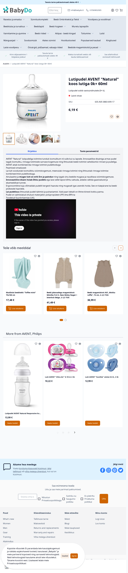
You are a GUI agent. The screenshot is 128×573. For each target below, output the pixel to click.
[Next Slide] (120, 248)
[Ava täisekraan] (32, 102)
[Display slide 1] (57, 432)
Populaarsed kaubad (91, 40)
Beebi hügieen (56, 26)
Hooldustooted (68, 40)
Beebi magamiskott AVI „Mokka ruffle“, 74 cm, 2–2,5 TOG (101, 293)
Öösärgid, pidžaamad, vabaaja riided (45, 47)
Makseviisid (39, 523)
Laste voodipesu (11, 47)
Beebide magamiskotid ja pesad (83, 47)
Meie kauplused (72, 528)
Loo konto (100, 523)
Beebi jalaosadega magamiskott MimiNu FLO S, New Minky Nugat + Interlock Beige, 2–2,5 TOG (62, 295)
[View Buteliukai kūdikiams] (47, 139)
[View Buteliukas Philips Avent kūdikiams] (9, 139)
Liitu (104, 498)
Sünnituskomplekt (39, 19)
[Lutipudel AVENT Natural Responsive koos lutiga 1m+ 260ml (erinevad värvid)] (23, 376)
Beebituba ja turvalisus (14, 26)
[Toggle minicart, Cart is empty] (121, 10)
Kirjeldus (32, 151)
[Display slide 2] (63, 432)
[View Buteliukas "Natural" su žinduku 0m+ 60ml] (34, 139)
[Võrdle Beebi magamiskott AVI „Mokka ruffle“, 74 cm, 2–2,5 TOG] (120, 256)
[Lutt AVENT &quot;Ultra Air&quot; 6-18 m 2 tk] (63, 357)
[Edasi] (75, 432)
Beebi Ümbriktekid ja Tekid (66, 19)
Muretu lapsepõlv (80, 26)
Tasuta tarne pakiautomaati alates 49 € (62, 2)
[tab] (61, 320)
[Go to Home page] (17, 10)
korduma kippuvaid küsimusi (32, 468)
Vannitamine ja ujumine (15, 33)
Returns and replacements (46, 528)
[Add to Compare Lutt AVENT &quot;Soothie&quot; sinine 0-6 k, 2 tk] (120, 343)
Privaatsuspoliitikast (16, 563)
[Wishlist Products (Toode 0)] (117, 10)
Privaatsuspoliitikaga (52, 500)
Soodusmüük (30, 40)
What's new (8, 519)
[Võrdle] (117, 116)
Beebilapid (39, 26)
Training (7, 537)
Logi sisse (99, 519)
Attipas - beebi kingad (65, 33)
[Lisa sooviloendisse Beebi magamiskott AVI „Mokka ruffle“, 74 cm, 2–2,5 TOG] (116, 256)
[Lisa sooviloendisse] (111, 116)
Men (5, 528)
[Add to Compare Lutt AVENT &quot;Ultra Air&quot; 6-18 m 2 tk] (80, 343)
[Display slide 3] (68, 432)
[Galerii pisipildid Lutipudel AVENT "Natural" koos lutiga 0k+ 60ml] (32, 139)
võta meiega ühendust (35, 471)
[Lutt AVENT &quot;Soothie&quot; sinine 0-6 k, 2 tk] (103, 357)
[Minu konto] (113, 10)
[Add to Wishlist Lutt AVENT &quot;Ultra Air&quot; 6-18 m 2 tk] (76, 343)
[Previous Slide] (115, 248)
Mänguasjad (9, 40)
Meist (67, 519)
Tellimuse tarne (41, 519)
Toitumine (86, 33)
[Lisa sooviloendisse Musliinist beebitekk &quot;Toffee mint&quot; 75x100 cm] (35, 256)
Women (6, 523)
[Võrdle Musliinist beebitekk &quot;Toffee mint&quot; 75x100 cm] (39, 256)
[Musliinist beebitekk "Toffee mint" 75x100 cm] (22, 272)
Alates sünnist (49, 40)
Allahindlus (8, 541)
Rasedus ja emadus (13, 19)
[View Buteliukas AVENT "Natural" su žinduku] (60, 139)
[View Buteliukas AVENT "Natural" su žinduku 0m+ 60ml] (22, 139)
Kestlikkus (69, 532)
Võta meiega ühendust (44, 537)
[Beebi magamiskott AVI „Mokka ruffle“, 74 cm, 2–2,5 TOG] (103, 272)
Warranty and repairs (44, 532)
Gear (5, 532)
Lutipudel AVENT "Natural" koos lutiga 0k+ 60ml (32, 64)
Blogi (67, 523)
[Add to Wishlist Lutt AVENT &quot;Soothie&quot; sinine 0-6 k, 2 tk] (116, 343)
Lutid (102, 33)
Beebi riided (40, 33)
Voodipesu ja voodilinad (99, 19)
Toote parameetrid (89, 151)
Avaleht (6, 64)
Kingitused (111, 40)
